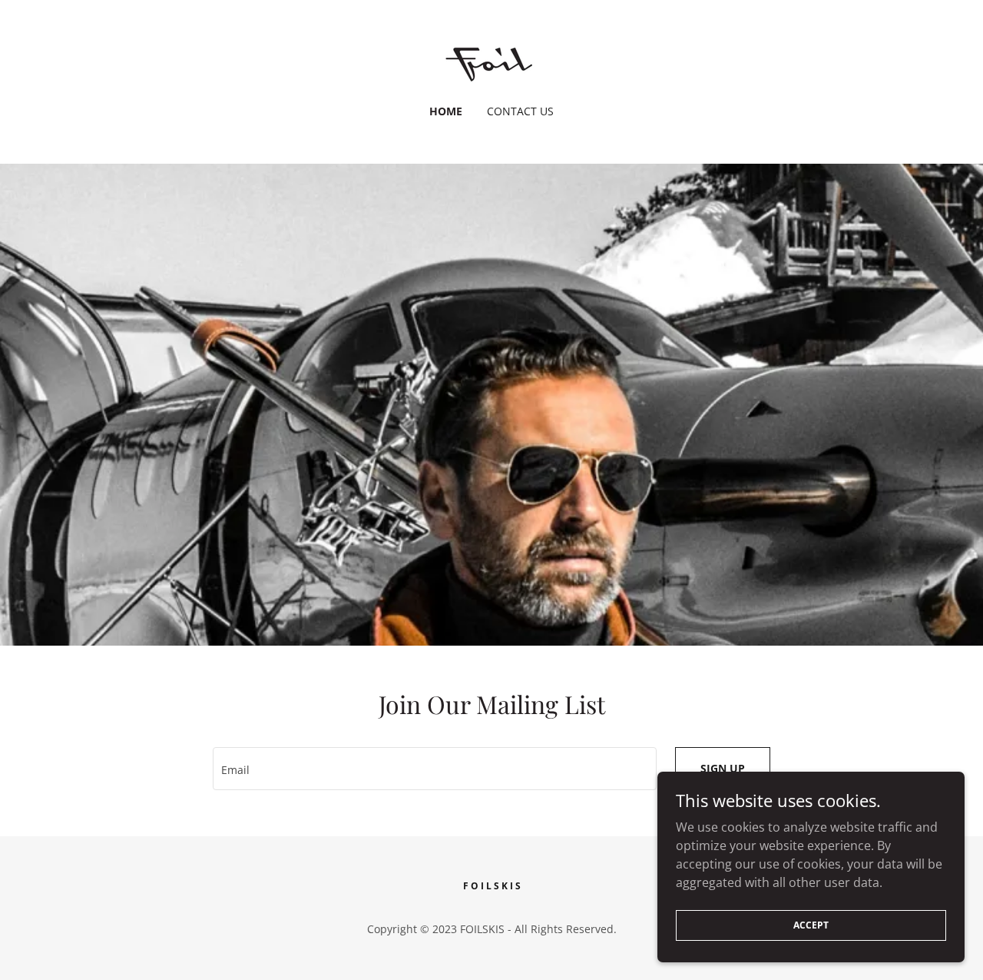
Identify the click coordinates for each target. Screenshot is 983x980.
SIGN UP (722, 768)
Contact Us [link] (520, 111)
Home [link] (445, 111)
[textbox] (434, 768)
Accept (811, 925)
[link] (491, 62)
